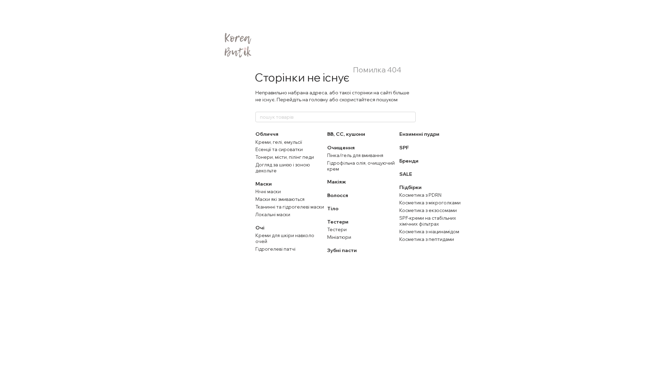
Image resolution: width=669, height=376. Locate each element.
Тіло (332, 208)
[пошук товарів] (410, 117)
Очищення (341, 147)
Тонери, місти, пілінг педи (284, 157)
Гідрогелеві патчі (275, 249)
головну (318, 99)
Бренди (408, 161)
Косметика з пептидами (426, 239)
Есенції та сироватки (279, 149)
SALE (405, 174)
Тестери (337, 222)
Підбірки (410, 187)
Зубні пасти (342, 250)
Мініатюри (339, 237)
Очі (259, 228)
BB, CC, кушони (346, 134)
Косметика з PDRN (420, 195)
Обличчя (266, 134)
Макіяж (336, 182)
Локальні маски (272, 214)
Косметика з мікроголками (430, 202)
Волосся (337, 195)
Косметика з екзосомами (428, 210)
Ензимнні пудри (419, 134)
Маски (263, 184)
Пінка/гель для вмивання (355, 155)
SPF (404, 147)
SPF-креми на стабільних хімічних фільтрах (427, 221)
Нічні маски (268, 191)
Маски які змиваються (280, 199)
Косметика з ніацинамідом (429, 231)
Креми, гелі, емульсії (278, 142)
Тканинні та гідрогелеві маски (289, 207)
